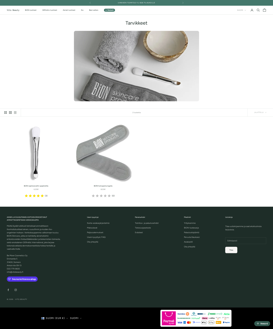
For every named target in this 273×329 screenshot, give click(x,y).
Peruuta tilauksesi (192, 237)
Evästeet (139, 232)
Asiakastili (188, 242)
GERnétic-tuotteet (49, 10)
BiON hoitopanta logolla (103, 186)
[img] (34, 196)
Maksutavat (92, 228)
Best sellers (93, 10)
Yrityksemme (190, 223)
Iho (82, 10)
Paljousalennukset (95, 232)
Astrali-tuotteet (69, 10)
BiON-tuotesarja (191, 228)
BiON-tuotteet (31, 10)
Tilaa (231, 250)
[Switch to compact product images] (15, 112)
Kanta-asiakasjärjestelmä (98, 223)
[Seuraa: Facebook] (8, 289)
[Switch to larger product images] (5, 112)
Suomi (240, 10)
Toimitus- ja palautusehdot (147, 223)
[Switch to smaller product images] (10, 112)
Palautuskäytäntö (191, 232)
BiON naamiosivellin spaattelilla (36, 186)
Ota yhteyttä (92, 242)
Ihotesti (109, 10)
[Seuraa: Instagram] (15, 289)
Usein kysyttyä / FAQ (96, 237)
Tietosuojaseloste (143, 228)
